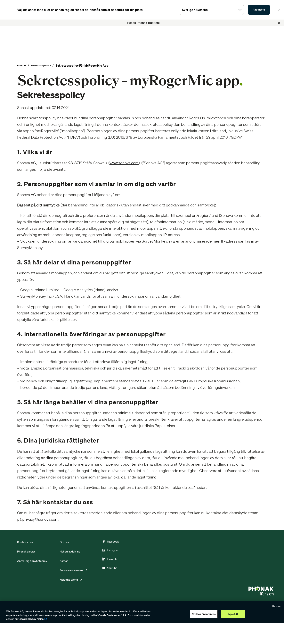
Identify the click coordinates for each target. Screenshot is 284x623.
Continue (276, 606)
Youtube (112, 568)
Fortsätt (259, 10)
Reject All (233, 614)
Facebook (113, 541)
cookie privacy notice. (32, 619)
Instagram (113, 550)
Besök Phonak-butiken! (143, 23)
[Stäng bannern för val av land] (279, 9)
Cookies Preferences (203, 614)
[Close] (279, 23)
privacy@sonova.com (40, 519)
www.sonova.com (124, 163)
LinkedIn (112, 559)
